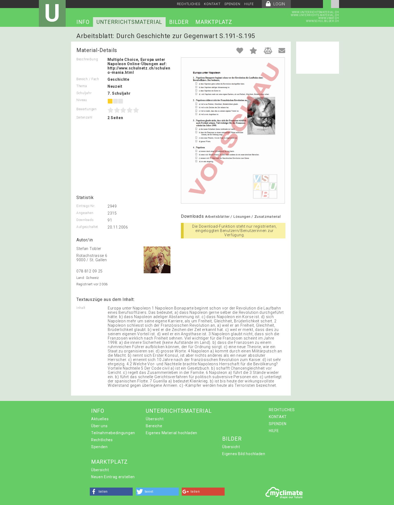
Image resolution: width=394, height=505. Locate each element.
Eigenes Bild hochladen (243, 454)
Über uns (99, 426)
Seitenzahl (84, 117)
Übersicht (154, 419)
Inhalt (81, 308)
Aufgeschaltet (87, 227)
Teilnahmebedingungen (113, 433)
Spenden (99, 447)
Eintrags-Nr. (85, 206)
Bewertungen (86, 109)
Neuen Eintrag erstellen (113, 477)
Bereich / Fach (87, 79)
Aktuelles (100, 419)
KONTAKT (212, 4)
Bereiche (154, 426)
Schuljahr (83, 93)
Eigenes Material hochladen (171, 433)
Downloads (85, 220)
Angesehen (84, 213)
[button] (111, 492)
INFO (83, 22)
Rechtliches (102, 440)
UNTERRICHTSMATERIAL (129, 22)
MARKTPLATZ (213, 22)
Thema (81, 86)
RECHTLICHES (188, 4)
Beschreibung (87, 59)
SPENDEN (232, 4)
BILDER (178, 22)
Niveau (81, 100)
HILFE (249, 4)
